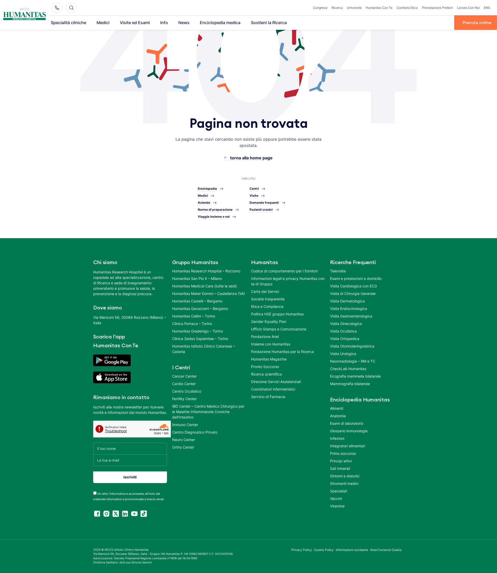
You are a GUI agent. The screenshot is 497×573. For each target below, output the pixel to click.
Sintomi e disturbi (344, 476)
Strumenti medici (344, 483)
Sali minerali (340, 468)
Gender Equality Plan (268, 321)
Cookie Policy (324, 550)
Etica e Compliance (267, 306)
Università (354, 8)
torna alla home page (251, 157)
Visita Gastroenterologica (351, 316)
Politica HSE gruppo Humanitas (277, 314)
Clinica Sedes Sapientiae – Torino (200, 338)
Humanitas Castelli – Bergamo (197, 301)
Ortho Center (183, 447)
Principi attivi (341, 461)
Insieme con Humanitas (270, 344)
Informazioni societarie (352, 550)
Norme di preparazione (215, 209)
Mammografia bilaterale (350, 383)
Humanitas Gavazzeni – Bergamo (200, 308)
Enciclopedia (207, 188)
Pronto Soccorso (265, 366)
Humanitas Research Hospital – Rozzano (206, 271)
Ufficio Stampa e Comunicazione (278, 329)
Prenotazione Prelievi (437, 8)
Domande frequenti (264, 202)
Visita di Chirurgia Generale (353, 293)
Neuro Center (183, 439)
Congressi (320, 8)
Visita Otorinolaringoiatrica (352, 346)
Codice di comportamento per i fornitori (284, 271)
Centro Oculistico (186, 391)
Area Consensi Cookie (386, 550)
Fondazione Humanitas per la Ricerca (282, 351)
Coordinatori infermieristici (273, 389)
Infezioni (337, 438)
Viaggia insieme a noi (214, 216)
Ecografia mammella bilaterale (355, 376)
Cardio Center (184, 383)
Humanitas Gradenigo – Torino (197, 331)
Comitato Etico (407, 8)
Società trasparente (267, 299)
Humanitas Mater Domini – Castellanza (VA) (208, 293)
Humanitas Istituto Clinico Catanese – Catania (203, 349)
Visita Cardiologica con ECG (353, 286)
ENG (487, 8)
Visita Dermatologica (347, 301)
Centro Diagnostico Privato (194, 432)
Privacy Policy (301, 550)
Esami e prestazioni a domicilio (356, 278)
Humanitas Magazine (269, 359)
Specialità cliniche (68, 22)
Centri (254, 188)
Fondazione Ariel (265, 336)
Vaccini (336, 498)
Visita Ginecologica (346, 323)
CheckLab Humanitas (348, 368)
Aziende (204, 202)
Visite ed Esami (135, 22)
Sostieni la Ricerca (269, 22)
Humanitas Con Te (379, 8)
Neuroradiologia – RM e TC (352, 361)
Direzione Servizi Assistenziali (276, 381)
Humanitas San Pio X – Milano (197, 278)
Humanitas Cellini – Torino (193, 316)
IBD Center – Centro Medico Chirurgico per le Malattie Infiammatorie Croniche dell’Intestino (208, 411)
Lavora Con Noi (468, 8)
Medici (103, 22)
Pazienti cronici (261, 209)
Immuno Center (185, 424)
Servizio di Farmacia (268, 396)
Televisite (338, 271)
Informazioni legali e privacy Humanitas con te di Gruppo (288, 281)
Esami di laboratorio (346, 423)
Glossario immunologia (349, 431)
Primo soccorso (343, 453)
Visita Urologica (343, 353)
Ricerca (337, 8)
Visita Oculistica (343, 331)
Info (164, 22)
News (183, 22)
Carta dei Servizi (265, 291)
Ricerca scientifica (266, 374)
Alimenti (336, 408)
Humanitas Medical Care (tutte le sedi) (204, 286)
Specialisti (338, 491)
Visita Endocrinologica (348, 308)
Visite (254, 195)
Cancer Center (184, 376)
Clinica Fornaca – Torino (192, 323)
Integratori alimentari (347, 446)
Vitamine (337, 506)
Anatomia (338, 416)
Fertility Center (184, 399)
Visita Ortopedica (344, 338)
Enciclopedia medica (220, 22)
